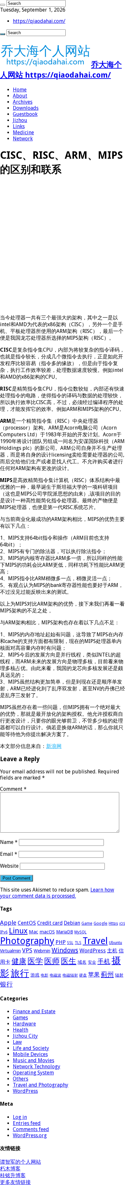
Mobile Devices (30, 1054)
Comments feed (31, 1129)
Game (86, 923)
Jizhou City (25, 1036)
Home (20, 90)
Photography (27, 940)
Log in (20, 1117)
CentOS (27, 923)
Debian (72, 923)
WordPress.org (30, 1135)
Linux (18, 930)
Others (20, 1079)
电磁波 (55, 975)
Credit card (50, 923)
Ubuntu (115, 942)
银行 (6, 984)
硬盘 (83, 975)
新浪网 (54, 746)
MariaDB (64, 931)
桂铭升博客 (13, 1175)
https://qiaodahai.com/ (39, 21)
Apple (8, 922)
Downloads (25, 108)
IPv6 (4, 932)
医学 (35, 961)
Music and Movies (33, 1060)
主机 (112, 951)
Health (20, 1030)
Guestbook (25, 114)
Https (113, 923)
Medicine (23, 132)
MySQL (80, 932)
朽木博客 (10, 1169)
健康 (19, 961)
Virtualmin (10, 950)
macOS (47, 932)
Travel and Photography (40, 1085)
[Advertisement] (62, 246)
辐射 (119, 975)
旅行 (20, 973)
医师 (52, 961)
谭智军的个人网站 (20, 1162)
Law (17, 1042)
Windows (65, 950)
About (20, 96)
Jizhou (20, 120)
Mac (33, 932)
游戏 (34, 975)
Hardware (24, 1024)
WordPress (92, 950)
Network (23, 139)
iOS (122, 924)
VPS (27, 950)
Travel (95, 940)
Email (8, 854)
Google (100, 923)
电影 (44, 975)
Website (9, 866)
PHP (60, 942)
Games (20, 1018)
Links (19, 126)
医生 (68, 961)
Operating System (33, 1073)
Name (9, 842)
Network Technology (36, 1066)
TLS (78, 943)
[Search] (2, 5)
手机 (103, 961)
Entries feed (27, 1123)
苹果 (94, 974)
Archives (22, 102)
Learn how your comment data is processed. (57, 893)
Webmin (42, 950)
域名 (82, 962)
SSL (70, 943)
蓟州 (107, 974)
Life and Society (31, 1048)
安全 (92, 962)
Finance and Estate (34, 1011)
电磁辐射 (70, 975)
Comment (13, 789)
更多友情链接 (15, 1182)
